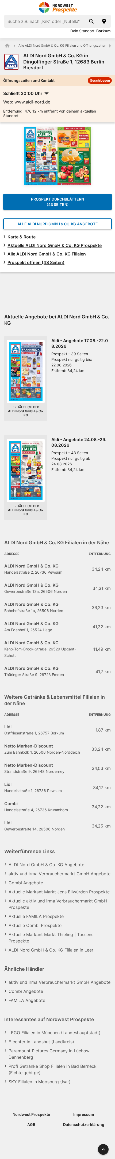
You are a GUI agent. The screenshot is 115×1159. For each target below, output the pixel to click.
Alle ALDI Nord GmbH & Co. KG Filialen (46, 254)
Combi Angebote (26, 882)
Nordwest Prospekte (31, 1114)
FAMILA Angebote (27, 1000)
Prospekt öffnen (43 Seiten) (35, 262)
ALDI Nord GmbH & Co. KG (26, 413)
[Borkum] (104, 21)
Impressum (83, 1114)
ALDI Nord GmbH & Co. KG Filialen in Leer (51, 950)
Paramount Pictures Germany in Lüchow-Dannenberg (50, 1054)
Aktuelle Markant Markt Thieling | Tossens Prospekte (51, 938)
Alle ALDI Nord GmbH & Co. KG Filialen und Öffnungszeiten (62, 45)
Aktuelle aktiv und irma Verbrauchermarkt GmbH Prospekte (58, 904)
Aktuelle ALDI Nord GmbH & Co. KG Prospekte (54, 245)
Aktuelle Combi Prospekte (35, 925)
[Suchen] (91, 21)
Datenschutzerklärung (83, 1124)
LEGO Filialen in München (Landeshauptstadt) (55, 1032)
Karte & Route (21, 236)
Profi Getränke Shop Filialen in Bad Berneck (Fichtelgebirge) (53, 1069)
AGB (31, 1124)
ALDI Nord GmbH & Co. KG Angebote (46, 864)
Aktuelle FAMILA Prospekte (36, 916)
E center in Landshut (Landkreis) (41, 1041)
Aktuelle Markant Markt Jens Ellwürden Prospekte (59, 891)
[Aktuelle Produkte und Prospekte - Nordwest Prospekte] (7, 46)
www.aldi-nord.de (32, 102)
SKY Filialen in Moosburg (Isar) (40, 1081)
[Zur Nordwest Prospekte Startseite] (58, 7)
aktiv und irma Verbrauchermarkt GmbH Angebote (59, 873)
